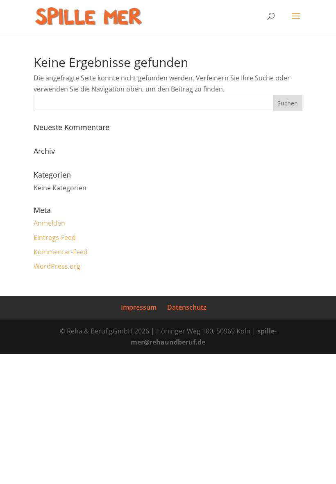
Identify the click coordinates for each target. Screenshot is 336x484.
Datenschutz (187, 307)
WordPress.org (57, 266)
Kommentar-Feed (61, 251)
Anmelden (49, 223)
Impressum (139, 307)
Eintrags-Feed (55, 237)
